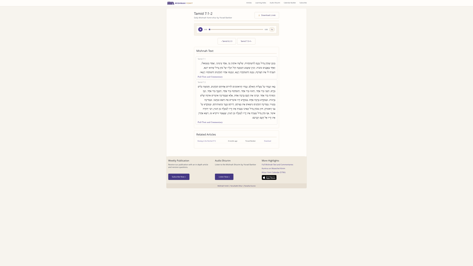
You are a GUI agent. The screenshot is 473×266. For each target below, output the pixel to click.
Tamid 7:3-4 (246, 41)
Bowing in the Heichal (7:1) (207, 141)
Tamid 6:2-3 (226, 41)
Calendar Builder (290, 3)
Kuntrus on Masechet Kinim (273, 168)
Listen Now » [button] (224, 176)
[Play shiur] (200, 29)
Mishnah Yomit (223, 186)
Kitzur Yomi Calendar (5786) (273, 172)
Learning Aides (260, 3)
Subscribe (303, 3)
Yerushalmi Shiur (236, 186)
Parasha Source (249, 186)
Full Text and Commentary (210, 77)
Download (268, 15)
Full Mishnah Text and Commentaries (277, 164)
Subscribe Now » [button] (179, 176)
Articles (249, 3)
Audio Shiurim (275, 3)
